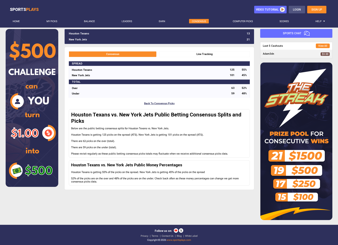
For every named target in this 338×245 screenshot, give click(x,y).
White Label (191, 235)
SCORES (284, 21)
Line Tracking (204, 54)
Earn (162, 21)
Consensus (112, 54)
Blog (179, 235)
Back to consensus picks (159, 103)
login (297, 9)
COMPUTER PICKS (243, 21)
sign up (316, 9)
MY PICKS (51, 21)
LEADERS (127, 21)
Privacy (144, 235)
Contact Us (167, 235)
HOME (16, 21)
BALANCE (89, 21)
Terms (155, 235)
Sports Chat (292, 33)
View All (322, 45)
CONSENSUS (199, 21)
